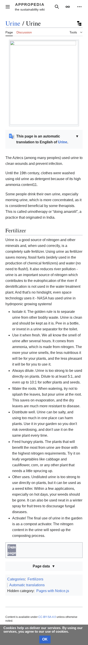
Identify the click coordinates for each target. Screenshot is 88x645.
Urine (12, 23)
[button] (8, 7)
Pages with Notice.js (52, 591)
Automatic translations (27, 585)
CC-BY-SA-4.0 (47, 617)
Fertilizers (35, 579)
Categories (16, 579)
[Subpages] (79, 23)
